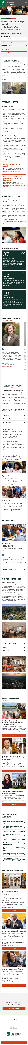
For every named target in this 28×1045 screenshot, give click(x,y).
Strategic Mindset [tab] (8, 422)
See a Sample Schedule (7, 387)
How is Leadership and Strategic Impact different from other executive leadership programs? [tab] (14, 849)
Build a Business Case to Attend (11, 165)
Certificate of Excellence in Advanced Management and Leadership (12, 178)
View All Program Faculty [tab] (9, 569)
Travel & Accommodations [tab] (10, 643)
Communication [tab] (7, 419)
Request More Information (14, 53)
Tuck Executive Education (10, 3)
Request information (14, 1008)
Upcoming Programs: (6, 36)
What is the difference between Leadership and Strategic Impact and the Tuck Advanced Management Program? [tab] (14, 859)
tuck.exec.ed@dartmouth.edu (14, 1023)
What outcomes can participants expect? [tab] (14, 839)
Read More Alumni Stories (8, 320)
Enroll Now (14, 1043)
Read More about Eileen (7, 366)
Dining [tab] (4, 647)
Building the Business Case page (11, 171)
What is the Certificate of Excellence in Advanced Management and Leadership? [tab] (14, 854)
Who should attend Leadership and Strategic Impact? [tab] (12, 827)
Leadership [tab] (6, 415)
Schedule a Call (5, 49)
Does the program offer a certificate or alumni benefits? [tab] (13, 843)
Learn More (14, 910)
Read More (14, 736)
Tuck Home (2, 3)
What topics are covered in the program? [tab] (14, 831)
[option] (13, 344)
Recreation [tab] (6, 650)
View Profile (5, 550)
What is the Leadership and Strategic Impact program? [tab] (13, 822)
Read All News (5, 700)
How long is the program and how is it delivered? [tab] (13, 835)
